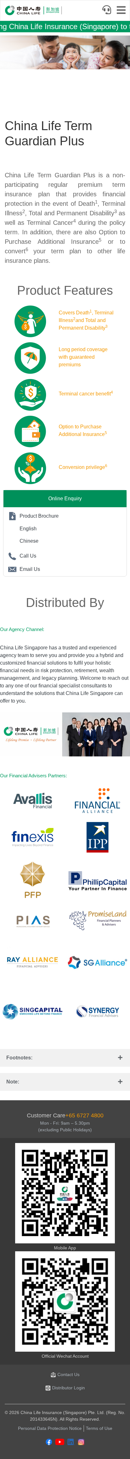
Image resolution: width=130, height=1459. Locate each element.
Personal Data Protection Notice (50, 1428)
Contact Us (68, 1374)
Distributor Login (68, 1387)
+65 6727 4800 (84, 1115)
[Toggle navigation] (123, 10)
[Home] (33, 10)
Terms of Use (99, 1428)
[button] (65, 1058)
